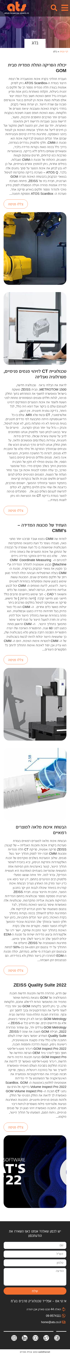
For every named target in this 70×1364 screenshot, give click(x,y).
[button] (62, 8)
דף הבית (64, 51)
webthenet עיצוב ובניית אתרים (35, 1351)
